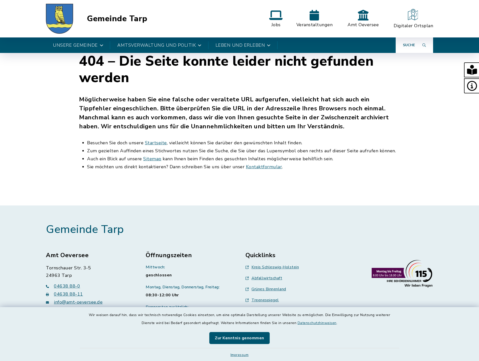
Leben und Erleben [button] (240, 45)
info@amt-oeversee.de (78, 302)
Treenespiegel (265, 300)
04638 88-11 (68, 294)
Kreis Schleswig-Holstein (275, 267)
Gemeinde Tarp (117, 18)
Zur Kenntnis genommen (239, 338)
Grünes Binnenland (268, 289)
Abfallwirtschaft (266, 278)
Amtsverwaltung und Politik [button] (156, 45)
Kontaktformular (264, 167)
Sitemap (152, 159)
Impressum (240, 355)
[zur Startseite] (59, 18)
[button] (471, 69)
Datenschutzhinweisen (317, 323)
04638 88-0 (67, 286)
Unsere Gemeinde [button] (75, 45)
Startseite (156, 143)
